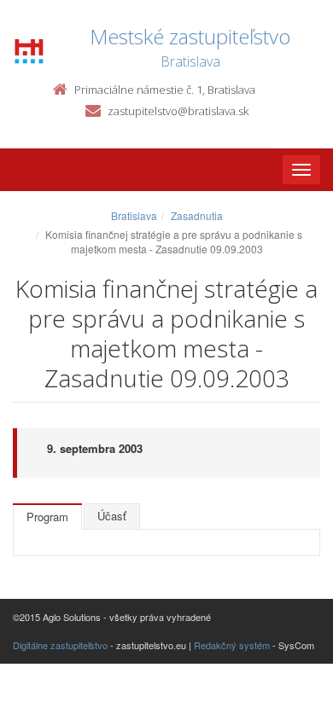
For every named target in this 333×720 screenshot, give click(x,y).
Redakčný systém (232, 645)
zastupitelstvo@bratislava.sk (178, 111)
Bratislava (134, 215)
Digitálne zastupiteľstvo (60, 645)
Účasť (111, 516)
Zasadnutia (197, 215)
